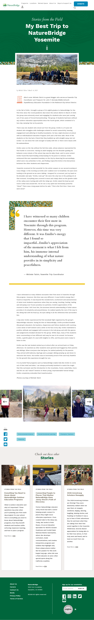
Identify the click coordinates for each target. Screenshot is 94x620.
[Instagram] (69, 596)
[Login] (22, 7)
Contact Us (14, 590)
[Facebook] (64, 596)
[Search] (74, 7)
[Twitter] (80, 596)
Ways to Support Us (64, 3)
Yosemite (21, 439)
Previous (5, 401)
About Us (52, 3)
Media (12, 593)
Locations (33, 3)
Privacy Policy (15, 596)
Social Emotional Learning (46, 434)
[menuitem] (25, 3)
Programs (24, 3)
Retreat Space (43, 3)
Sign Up (81, 588)
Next (89, 401)
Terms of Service (16, 598)
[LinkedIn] (75, 596)
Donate (80, 4)
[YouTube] (64, 600)
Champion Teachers (66, 434)
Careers (13, 587)
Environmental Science (25, 434)
